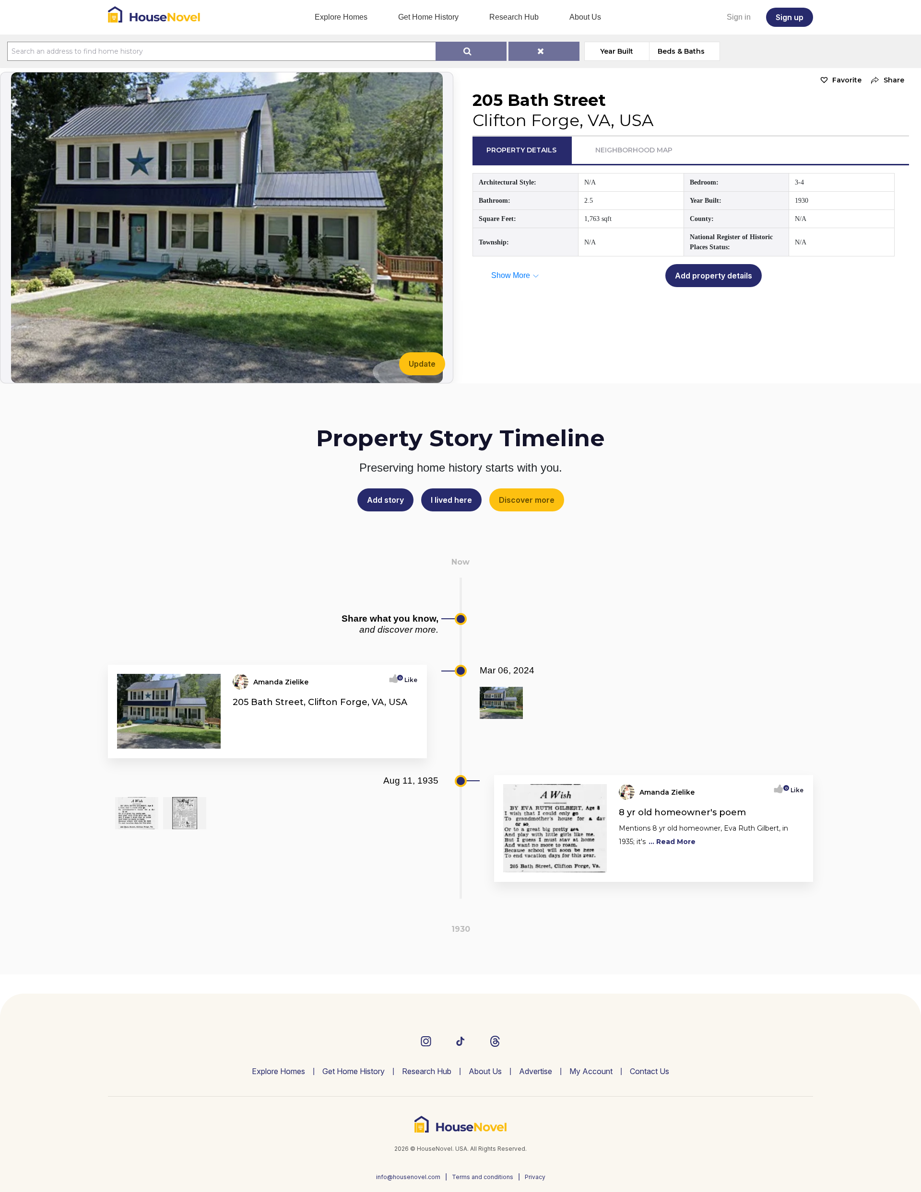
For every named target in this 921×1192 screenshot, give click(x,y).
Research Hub (514, 17)
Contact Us (649, 1071)
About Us (585, 17)
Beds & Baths (681, 51)
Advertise (535, 1071)
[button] (885, 80)
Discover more (527, 500)
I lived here (451, 500)
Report (406, 748)
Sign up (789, 17)
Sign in (739, 17)
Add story (385, 500)
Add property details (713, 275)
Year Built (616, 51)
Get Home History (428, 17)
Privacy (535, 1176)
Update (422, 364)
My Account (591, 1071)
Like (408, 679)
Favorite (847, 80)
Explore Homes (341, 17)
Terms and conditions (482, 1176)
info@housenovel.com (408, 1176)
